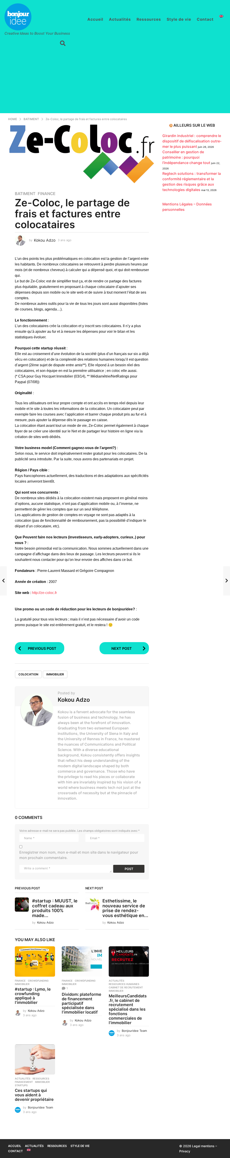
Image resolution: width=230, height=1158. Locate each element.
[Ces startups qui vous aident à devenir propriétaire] (35, 1059)
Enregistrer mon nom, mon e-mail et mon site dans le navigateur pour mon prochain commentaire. (78, 855)
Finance (46, 193)
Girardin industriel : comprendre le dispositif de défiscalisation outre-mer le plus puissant (191, 141)
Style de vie (179, 19)
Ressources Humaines (124, 984)
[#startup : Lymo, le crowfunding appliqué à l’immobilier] (35, 961)
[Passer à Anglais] (221, 16)
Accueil (95, 19)
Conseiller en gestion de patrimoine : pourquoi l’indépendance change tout (186, 157)
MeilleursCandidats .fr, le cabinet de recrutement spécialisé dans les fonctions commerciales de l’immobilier (128, 1009)
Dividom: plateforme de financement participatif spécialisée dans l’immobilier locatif (81, 1003)
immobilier (55, 674)
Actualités (120, 19)
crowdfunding (38, 980)
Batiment (25, 193)
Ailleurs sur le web (194, 125)
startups (21, 1085)
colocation (28, 674)
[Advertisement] (115, 81)
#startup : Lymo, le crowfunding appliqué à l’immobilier (33, 996)
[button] (63, 43)
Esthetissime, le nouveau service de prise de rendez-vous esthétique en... (125, 908)
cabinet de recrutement (126, 987)
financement (24, 1082)
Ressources (149, 19)
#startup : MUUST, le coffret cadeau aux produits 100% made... (54, 908)
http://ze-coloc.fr (44, 593)
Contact (205, 19)
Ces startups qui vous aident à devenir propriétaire (34, 1095)
